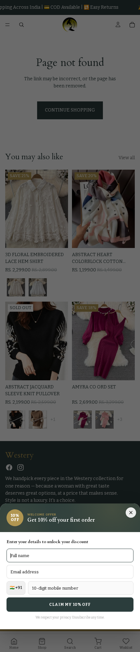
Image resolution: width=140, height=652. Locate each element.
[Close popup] (131, 512)
